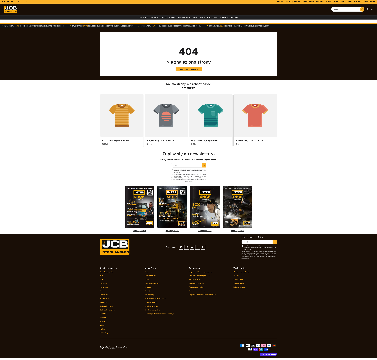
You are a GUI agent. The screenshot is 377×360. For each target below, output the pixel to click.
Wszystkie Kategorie (368, 2)
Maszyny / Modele (206, 17)
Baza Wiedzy (320, 2)
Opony (195, 17)
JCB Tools (336, 2)
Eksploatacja (143, 17)
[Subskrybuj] (204, 165)
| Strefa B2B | (296, 2)
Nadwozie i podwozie (169, 17)
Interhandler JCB (354, 2)
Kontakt (328, 2)
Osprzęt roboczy (184, 17)
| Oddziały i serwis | (308, 2)
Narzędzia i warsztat (221, 17)
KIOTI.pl (343, 2)
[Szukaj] (362, 9)
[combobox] (347, 9)
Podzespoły (155, 17)
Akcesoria (234, 17)
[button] (372, 9)
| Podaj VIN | (280, 2)
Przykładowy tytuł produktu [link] (115, 140)
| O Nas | (288, 2)
